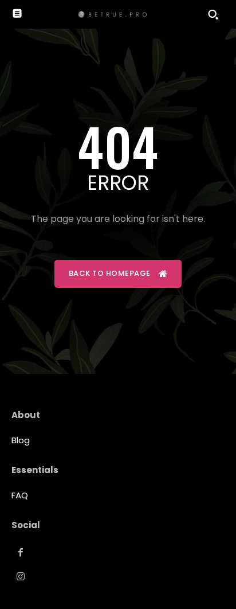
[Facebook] (20, 553)
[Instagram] (20, 577)
